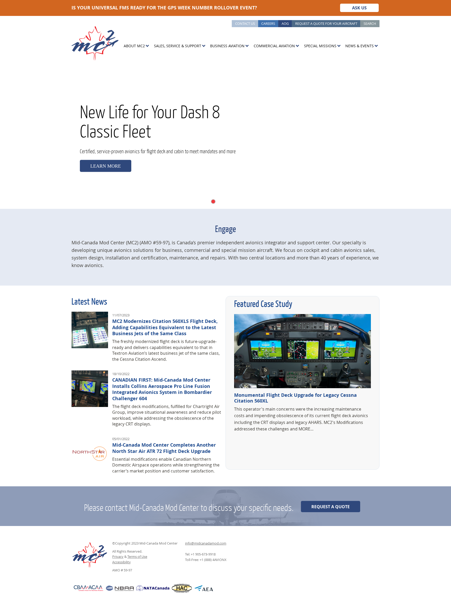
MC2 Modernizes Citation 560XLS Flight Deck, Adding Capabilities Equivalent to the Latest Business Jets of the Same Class (165, 327)
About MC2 (134, 45)
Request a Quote (330, 507)
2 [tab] (213, 201)
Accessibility (121, 562)
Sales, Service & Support (177, 45)
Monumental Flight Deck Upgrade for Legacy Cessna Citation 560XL (295, 398)
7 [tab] (239, 201)
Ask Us (359, 8)
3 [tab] (219, 201)
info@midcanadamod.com (205, 543)
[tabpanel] (225, 137)
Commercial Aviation (274, 45)
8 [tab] (243, 201)
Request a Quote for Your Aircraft (326, 23)
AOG (285, 23)
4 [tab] (224, 201)
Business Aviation (227, 45)
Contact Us (245, 23)
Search (370, 23)
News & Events (359, 45)
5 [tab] (229, 201)
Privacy (117, 556)
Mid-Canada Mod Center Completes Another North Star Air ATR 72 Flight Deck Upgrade (164, 448)
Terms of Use (137, 556)
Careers (268, 23)
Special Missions (320, 45)
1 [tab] (207, 201)
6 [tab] (234, 201)
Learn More (105, 166)
